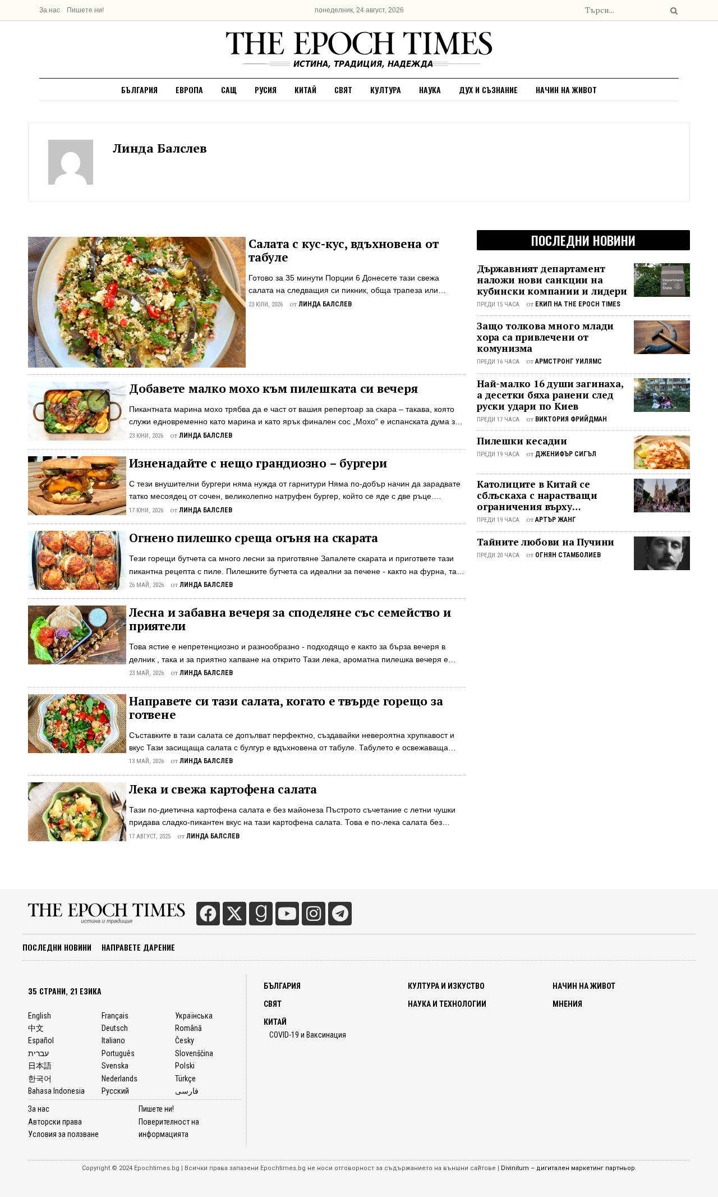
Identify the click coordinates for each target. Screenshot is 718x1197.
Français (115, 1015)
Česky (184, 1040)
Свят (343, 89)
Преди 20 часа (498, 555)
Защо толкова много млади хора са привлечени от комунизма (545, 337)
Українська (194, 1015)
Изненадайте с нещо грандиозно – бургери (257, 463)
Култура (385, 89)
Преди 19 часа (498, 454)
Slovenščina (194, 1053)
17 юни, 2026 (146, 510)
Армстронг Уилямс (568, 361)
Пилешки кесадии (522, 441)
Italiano (113, 1040)
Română (188, 1028)
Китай (305, 89)
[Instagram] (313, 913)
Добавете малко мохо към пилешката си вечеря (273, 388)
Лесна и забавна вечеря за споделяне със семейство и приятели (289, 619)
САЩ (229, 89)
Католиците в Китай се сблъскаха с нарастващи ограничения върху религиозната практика (537, 495)
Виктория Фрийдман (571, 419)
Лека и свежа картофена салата (223, 789)
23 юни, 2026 (146, 435)
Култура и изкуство (446, 986)
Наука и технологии (447, 1003)
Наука (430, 89)
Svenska (115, 1065)
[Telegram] (340, 913)
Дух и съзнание (488, 89)
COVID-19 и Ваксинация (307, 1034)
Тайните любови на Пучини (545, 542)
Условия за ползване (63, 1134)
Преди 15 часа (498, 304)
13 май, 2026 (146, 761)
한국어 (40, 1078)
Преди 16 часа (498, 361)
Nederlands (119, 1078)
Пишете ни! (85, 10)
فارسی (187, 1090)
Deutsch (115, 1028)
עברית (38, 1053)
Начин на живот (566, 89)
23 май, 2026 (146, 673)
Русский (115, 1090)
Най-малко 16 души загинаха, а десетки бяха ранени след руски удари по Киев (550, 395)
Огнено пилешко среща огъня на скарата (253, 537)
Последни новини (56, 947)
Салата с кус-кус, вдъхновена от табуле (343, 250)
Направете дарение (138, 947)
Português (118, 1053)
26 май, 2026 (146, 585)
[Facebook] (208, 913)
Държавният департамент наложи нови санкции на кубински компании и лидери (552, 280)
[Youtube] (287, 913)
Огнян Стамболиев (568, 555)
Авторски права (55, 1121)
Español (41, 1040)
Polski (185, 1065)
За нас (49, 10)
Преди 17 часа (498, 419)
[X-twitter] (234, 913)
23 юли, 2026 (265, 304)
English (39, 1015)
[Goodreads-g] (261, 913)
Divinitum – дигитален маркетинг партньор (568, 1168)
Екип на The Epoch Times (577, 304)
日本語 (40, 1065)
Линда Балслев (160, 148)
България (139, 89)
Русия (266, 89)
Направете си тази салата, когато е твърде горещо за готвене (286, 707)
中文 (36, 1028)
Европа (189, 89)
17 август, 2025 (150, 836)
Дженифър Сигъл (565, 454)
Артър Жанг (555, 520)
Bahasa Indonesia (56, 1090)
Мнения (567, 1003)
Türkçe (185, 1078)
